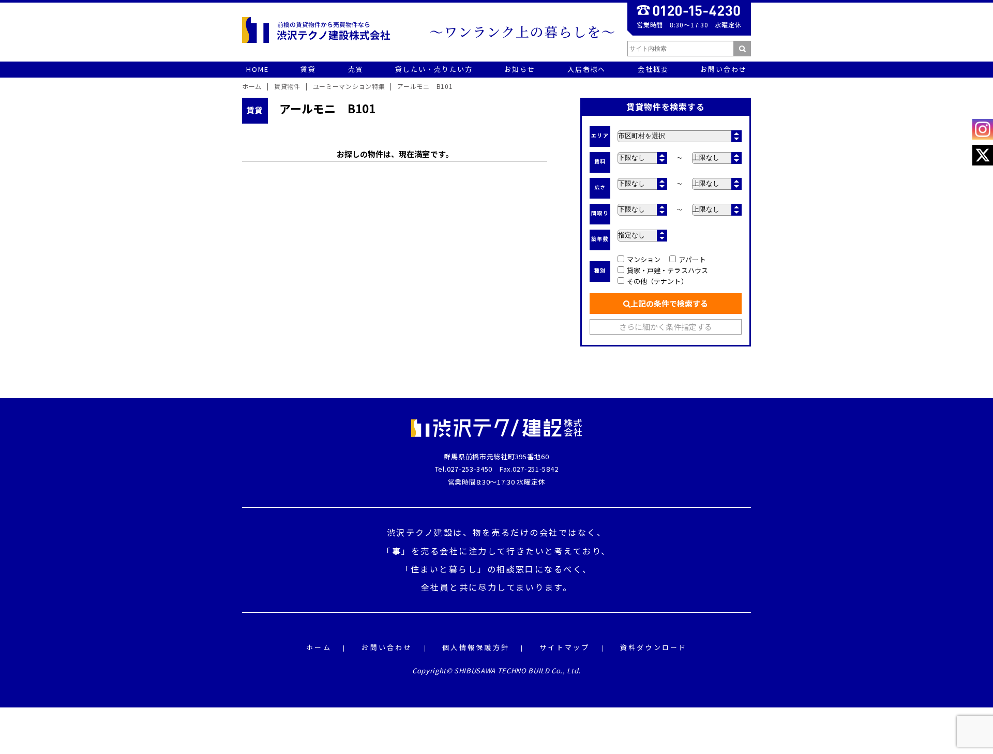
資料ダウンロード (653, 648)
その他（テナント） (657, 281)
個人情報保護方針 (475, 648)
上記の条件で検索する (669, 303)
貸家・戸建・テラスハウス (667, 270)
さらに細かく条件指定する (666, 326)
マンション (643, 259)
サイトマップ (564, 648)
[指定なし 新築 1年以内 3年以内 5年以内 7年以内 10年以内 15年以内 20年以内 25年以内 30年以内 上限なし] (642, 236)
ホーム (319, 648)
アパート (692, 259)
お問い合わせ (387, 648)
